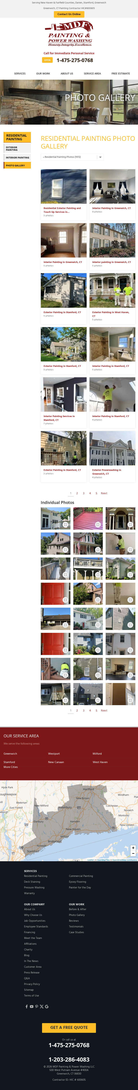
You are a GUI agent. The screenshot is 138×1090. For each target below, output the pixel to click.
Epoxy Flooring (77, 882)
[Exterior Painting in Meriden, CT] (88, 568)
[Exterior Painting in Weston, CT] (55, 518)
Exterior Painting (11, 148)
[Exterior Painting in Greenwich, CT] (55, 544)
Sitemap (29, 990)
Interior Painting (17, 157)
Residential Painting (16, 137)
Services (20, 73)
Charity (28, 950)
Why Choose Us (33, 915)
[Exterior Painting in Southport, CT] (88, 594)
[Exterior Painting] (55, 594)
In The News (31, 961)
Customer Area (32, 967)
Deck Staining (32, 882)
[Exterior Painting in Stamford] (88, 619)
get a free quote (69, 1027)
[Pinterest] (36, 1006)
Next (104, 493)
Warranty (29, 893)
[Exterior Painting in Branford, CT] (120, 619)
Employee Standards (36, 927)
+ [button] (133, 848)
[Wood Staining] (55, 669)
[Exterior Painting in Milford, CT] (120, 644)
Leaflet (90, 859)
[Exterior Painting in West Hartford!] (120, 518)
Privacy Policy (32, 984)
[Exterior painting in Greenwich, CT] (55, 619)
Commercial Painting (81, 876)
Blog (26, 955)
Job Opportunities (34, 921)
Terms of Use (31, 996)
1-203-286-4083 (69, 1059)
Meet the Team (33, 938)
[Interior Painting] (120, 694)
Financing (29, 932)
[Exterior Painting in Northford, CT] (88, 518)
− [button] (133, 853)
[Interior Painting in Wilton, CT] (120, 544)
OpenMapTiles (103, 859)
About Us (67, 73)
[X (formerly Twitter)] (42, 1006)
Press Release (32, 973)
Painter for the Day (80, 888)
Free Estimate (121, 73)
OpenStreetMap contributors (124, 859)
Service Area (92, 73)
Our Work (43, 73)
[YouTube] (31, 1006)
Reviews (74, 921)
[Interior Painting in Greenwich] (120, 669)
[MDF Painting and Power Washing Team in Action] (120, 594)
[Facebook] (26, 1006)
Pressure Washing (34, 888)
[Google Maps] (47, 1006)
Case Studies (76, 932)
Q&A (27, 978)
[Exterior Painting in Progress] (55, 568)
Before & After (77, 909)
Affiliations (30, 944)
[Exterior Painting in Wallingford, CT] (88, 544)
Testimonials (76, 927)
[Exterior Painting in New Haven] (55, 694)
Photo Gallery (15, 165)
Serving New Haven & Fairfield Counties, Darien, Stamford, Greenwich (69, 3)
